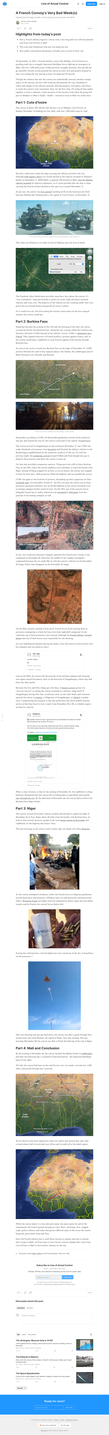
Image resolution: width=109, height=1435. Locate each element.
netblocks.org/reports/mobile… (46, 732)
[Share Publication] (83, 4)
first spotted (46, 191)
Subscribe (91, 4)
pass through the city (25, 798)
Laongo (38, 697)
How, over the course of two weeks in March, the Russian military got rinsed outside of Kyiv (44, 1361)
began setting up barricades (72, 820)
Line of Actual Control (29, 21)
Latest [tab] (24, 1334)
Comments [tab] (21, 1308)
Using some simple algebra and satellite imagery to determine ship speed (43, 1376)
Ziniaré (76, 697)
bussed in (52, 449)
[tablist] (25, 1308)
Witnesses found (29, 901)
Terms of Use (65, 1282)
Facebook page (22, 482)
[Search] (78, 4)
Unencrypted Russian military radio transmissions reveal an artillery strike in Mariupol (44, 1344)
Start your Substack (49, 1425)
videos (39, 1253)
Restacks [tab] (30, 1308)
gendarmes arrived (41, 455)
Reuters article (68, 687)
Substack (44, 1430)
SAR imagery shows (33, 176)
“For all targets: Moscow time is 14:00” (34, 1340)
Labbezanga (87, 1053)
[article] (54, 1345)
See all (20, 1388)
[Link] (12, 34)
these (34, 1253)
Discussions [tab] (32, 1334)
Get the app (65, 1425)
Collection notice (71, 1420)
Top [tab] (18, 1334)
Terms (62, 1420)
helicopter (73, 492)
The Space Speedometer (28, 1373)
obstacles (85, 828)
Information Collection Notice (53, 1284)
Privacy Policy (70, 1284)
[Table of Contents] (2, 717)
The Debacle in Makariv (27, 1357)
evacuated (61, 492)
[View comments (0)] (25, 28)
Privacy (56, 1420)
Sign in (102, 4)
